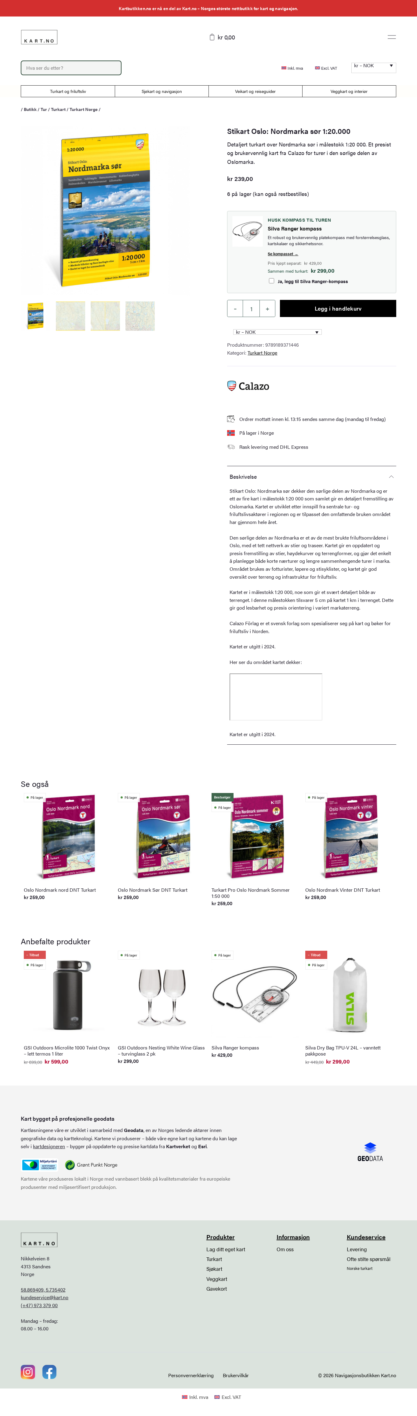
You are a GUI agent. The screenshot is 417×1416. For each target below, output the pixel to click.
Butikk (30, 109)
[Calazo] (248, 386)
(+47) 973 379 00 (39, 1305)
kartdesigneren (49, 1146)
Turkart (58, 109)
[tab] (311, 476)
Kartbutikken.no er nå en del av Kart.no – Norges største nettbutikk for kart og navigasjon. (208, 8)
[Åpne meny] (391, 37)
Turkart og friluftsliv (68, 91)
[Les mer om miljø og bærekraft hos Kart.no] (39, 1165)
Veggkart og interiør (349, 91)
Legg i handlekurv (338, 308)
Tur (44, 109)
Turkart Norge (84, 109)
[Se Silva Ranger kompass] (247, 231)
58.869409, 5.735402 (43, 1289)
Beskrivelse (243, 476)
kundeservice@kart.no (44, 1297)
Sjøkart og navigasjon (162, 91)
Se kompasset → (283, 253)
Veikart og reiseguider (255, 91)
